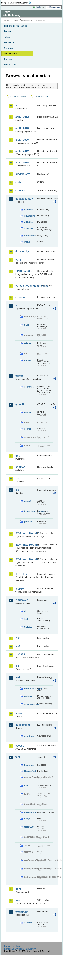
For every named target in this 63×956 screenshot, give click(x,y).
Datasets (8, 31)
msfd (18, 677)
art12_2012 (22, 116)
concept (28, 412)
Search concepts (41, 97)
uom (18, 888)
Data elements (11, 42)
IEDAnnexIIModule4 (25, 559)
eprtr (18, 259)
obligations (30, 235)
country (28, 923)
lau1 (18, 638)
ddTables (28, 222)
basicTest (29, 765)
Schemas (8, 48)
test (17, 757)
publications (23, 724)
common (20, 190)
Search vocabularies (18, 97)
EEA (17, 2)
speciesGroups (30, 704)
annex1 (27, 501)
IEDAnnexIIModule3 (25, 544)
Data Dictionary (27, 20)
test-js (27, 818)
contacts (28, 210)
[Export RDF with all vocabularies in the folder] (54, 202)
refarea (27, 343)
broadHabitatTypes (30, 688)
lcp (17, 666)
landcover (21, 600)
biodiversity (22, 174)
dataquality (22, 251)
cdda (18, 182)
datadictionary (24, 198)
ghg (17, 455)
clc (25, 611)
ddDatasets (29, 216)
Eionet (16, 20)
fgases (19, 375)
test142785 (29, 827)
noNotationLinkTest (30, 812)
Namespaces (10, 64)
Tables (7, 37)
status (27, 242)
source (27, 429)
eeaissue (28, 228)
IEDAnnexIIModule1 (25, 533)
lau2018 (20, 654)
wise (18, 900)
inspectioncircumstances (30, 511)
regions (28, 696)
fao (17, 305)
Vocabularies (10, 53)
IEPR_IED (21, 574)
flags (26, 325)
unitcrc (27, 360)
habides (20, 467)
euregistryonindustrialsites (25, 285)
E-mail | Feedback (12, 946)
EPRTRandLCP (24, 271)
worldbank (21, 911)
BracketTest (30, 771)
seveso (19, 745)
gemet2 (19, 404)
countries (29, 387)
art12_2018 (22, 128)
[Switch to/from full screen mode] (44, 7)
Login (38, 7)
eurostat (20, 297)
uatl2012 (28, 627)
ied (17, 490)
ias (17, 478)
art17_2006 (22, 139)
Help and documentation (15, 26)
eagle (27, 619)
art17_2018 (22, 162)
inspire (19, 588)
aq (16, 105)
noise (18, 713)
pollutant (28, 521)
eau (26, 785)
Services (8, 59)
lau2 (18, 646)
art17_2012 (22, 151)
